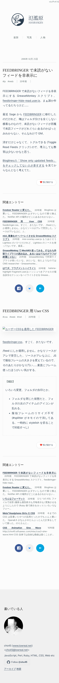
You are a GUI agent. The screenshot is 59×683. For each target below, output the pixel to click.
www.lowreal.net (22, 645)
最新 (16, 37)
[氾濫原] (29, 20)
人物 (42, 37)
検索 (19, 668)
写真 (29, 37)
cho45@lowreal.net (17, 649)
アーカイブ (10, 668)
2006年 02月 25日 (29, 59)
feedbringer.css (12, 342)
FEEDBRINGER (32, 114)
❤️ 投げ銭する (46, 182)
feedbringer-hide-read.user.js (21, 100)
